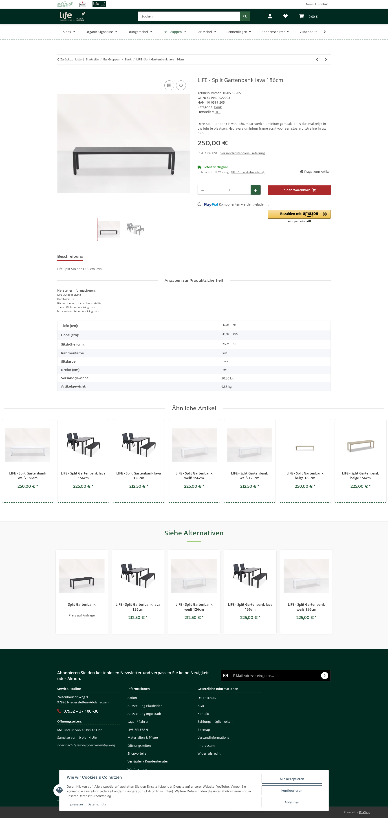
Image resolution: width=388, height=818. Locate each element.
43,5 (235, 334)
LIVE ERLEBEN (138, 729)
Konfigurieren (291, 790)
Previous (11, 461)
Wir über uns (137, 769)
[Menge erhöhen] (255, 190)
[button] (270, 16)
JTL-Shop (364, 812)
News (309, 4)
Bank (218, 107)
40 (234, 324)
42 (234, 343)
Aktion (132, 698)
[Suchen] (245, 16)
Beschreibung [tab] (70, 256)
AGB (201, 706)
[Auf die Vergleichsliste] (169, 85)
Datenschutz (97, 804)
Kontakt (323, 4)
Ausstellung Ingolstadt (144, 714)
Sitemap (204, 729)
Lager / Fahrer (138, 721)
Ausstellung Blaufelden (145, 706)
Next (377, 461)
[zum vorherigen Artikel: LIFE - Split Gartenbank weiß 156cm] (317, 59)
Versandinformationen (214, 737)
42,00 (226, 343)
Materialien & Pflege (143, 737)
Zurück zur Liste (71, 59)
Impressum (75, 804)
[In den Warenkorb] (60, 74)
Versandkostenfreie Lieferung (242, 153)
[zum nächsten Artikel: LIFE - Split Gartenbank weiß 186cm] (326, 59)
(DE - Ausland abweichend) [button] (248, 172)
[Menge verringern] (203, 190)
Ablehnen (291, 802)
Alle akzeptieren (292, 779)
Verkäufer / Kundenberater (148, 761)
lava (225, 353)
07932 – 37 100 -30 (81, 711)
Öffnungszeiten (139, 745)
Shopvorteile (137, 753)
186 (225, 369)
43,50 (226, 334)
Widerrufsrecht (209, 753)
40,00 (226, 324)
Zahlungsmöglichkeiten (215, 721)
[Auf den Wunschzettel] (181, 85)
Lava (225, 361)
